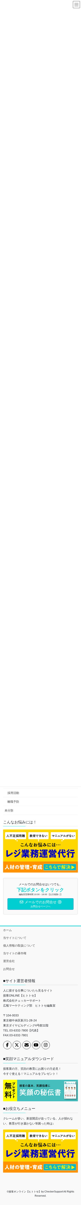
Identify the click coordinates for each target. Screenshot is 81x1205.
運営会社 (9, 961)
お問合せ (9, 969)
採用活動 (13, 793)
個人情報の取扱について (19, 945)
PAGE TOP (75, 1165)
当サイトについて (14, 937)
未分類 (9, 810)
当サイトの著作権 (14, 953)
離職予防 (13, 801)
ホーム (7, 930)
